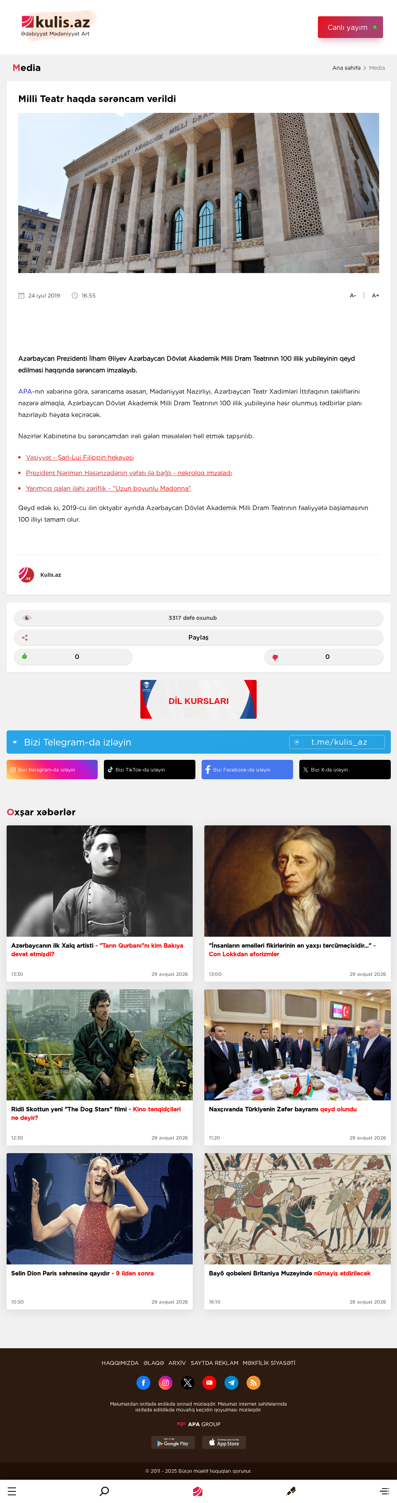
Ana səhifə (346, 68)
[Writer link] (291, 1491)
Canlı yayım (348, 27)
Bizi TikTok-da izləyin (140, 770)
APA (25, 391)
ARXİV (177, 1363)
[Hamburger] (12, 1491)
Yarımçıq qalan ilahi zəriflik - (108, 488)
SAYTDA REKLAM (214, 1363)
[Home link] (197, 1491)
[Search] (104, 1491)
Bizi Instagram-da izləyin (46, 770)
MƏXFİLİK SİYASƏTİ (269, 1363)
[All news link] (384, 1491)
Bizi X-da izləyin (329, 770)
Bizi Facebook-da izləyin (241, 770)
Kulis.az (50, 575)
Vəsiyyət (80, 457)
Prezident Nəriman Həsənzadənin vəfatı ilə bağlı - (129, 473)
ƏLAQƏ (153, 1363)
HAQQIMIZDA (120, 1363)
